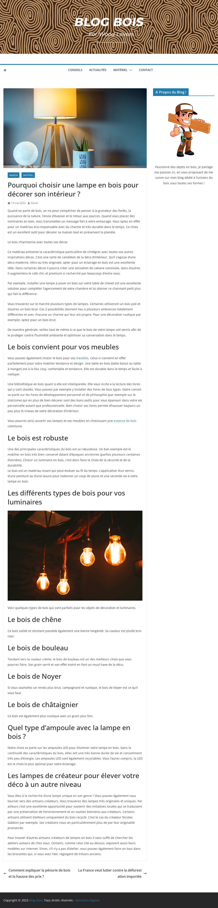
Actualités (97, 70)
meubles (82, 358)
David (34, 203)
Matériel (120, 70)
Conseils (75, 70)
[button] (130, 70)
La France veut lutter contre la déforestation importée (110, 873)
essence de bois (125, 421)
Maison (13, 175)
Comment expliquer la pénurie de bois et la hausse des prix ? (39, 873)
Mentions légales (88, 900)
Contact (146, 70)
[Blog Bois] (4, 70)
